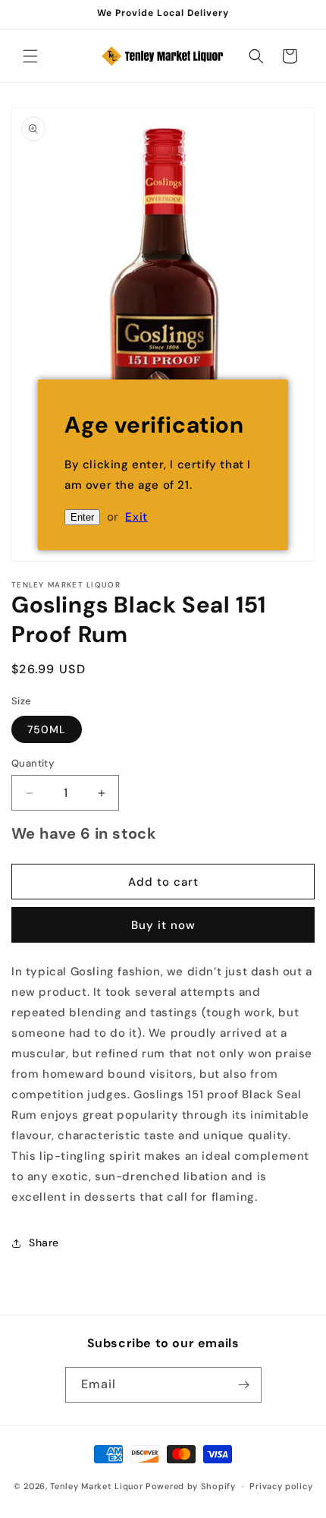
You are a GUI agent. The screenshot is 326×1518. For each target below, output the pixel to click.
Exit (136, 516)
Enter (82, 517)
